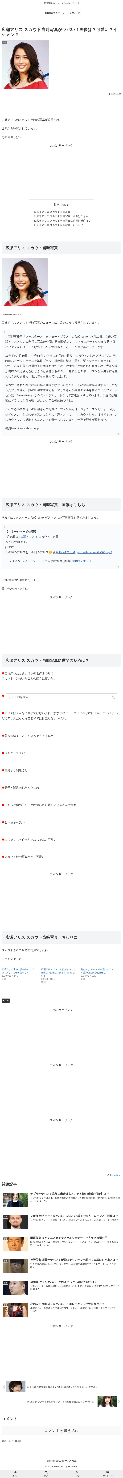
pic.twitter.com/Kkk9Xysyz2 (94, 552)
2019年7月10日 (81, 561)
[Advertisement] (61, 104)
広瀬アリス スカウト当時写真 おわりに (59, 225)
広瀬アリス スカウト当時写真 (53, 211)
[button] (114, 697)
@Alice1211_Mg (66, 552)
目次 (57, 204)
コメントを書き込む (61, 1431)
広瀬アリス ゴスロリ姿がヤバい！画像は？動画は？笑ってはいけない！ (58, 972)
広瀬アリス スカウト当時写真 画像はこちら (62, 216)
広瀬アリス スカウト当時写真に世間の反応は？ (63, 220)
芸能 (7, 1000)
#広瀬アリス (27, 536)
